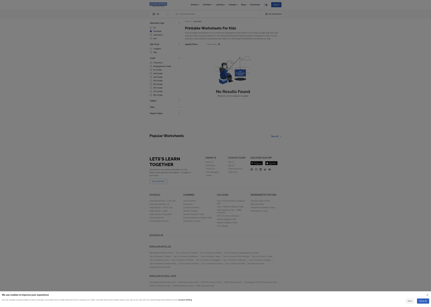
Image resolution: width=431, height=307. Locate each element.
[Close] (427, 295)
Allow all (423, 301)
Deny (410, 301)
